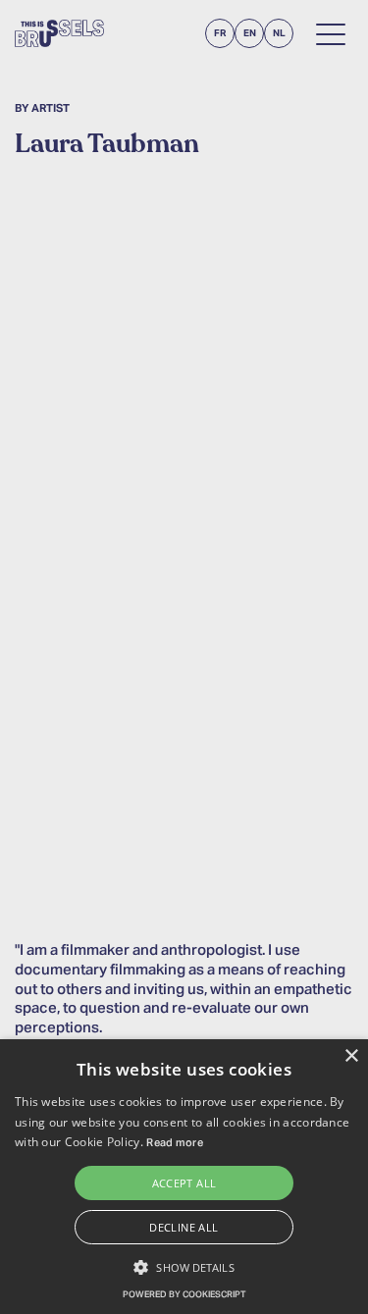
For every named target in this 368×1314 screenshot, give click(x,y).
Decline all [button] (183, 1227)
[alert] (184, 1176)
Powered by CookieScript (184, 1294)
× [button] (350, 1056)
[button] (183, 1267)
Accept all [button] (184, 1183)
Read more (174, 1142)
